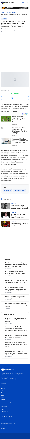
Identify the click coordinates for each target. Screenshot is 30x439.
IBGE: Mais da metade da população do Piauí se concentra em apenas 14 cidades (15, 319)
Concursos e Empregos (6, 402)
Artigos (3, 388)
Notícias (8, 12)
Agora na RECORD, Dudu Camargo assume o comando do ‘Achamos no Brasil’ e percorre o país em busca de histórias (19, 218)
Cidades (3, 428)
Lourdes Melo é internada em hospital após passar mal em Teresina (16, 336)
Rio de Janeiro (7, 190)
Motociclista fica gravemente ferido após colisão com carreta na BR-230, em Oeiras (16, 305)
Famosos (14, 12)
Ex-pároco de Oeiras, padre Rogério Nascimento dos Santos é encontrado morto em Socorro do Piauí (16, 264)
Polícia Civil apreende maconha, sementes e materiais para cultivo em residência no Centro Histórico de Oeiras (16, 289)
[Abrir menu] (23, 2)
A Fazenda (3, 386)
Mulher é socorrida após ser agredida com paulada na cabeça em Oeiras (16, 281)
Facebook (4, 378)
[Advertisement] (15, 49)
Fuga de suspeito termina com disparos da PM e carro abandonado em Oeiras (15, 273)
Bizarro (3, 392)
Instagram (12, 378)
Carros (2, 397)
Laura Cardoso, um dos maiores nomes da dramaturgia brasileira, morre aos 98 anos (20, 207)
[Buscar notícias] (27, 2)
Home (2, 409)
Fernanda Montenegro (19, 190)
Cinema (3, 399)
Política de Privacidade (6, 416)
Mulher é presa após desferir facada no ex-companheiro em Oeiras (15, 297)
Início (2, 12)
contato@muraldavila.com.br (8, 423)
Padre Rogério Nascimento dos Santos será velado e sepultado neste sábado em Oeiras (16, 353)
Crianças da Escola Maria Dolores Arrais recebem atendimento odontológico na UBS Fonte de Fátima (16, 328)
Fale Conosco (4, 411)
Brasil (2, 395)
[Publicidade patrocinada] (15, 8)
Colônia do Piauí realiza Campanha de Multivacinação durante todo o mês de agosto (16, 344)
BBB (2, 390)
